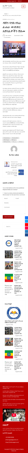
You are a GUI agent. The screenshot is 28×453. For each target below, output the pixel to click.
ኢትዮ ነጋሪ (7, 5)
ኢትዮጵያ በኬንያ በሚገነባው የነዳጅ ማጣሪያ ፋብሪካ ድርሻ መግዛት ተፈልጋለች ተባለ (18, 254)
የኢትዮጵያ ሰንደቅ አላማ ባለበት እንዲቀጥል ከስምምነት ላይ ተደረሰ (18, 277)
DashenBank (15, 138)
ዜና (13, 19)
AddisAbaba (7, 138)
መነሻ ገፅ (8, 19)
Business (5, 19)
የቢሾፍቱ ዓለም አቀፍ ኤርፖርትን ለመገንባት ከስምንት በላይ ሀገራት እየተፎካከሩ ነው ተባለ (18, 289)
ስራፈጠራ (15, 141)
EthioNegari (6, 139)
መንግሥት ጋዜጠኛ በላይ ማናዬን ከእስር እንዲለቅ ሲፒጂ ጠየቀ (16, 164)
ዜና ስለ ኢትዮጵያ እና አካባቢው (8, 8)
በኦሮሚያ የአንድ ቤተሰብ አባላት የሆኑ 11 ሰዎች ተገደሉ (11, 173)
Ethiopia (14, 139)
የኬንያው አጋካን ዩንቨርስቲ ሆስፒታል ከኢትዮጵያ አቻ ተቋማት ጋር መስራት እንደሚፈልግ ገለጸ (18, 265)
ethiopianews (7, 141)
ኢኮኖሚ (11, 19)
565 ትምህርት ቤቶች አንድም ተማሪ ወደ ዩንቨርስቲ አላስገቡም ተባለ (17, 243)
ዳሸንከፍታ (21, 141)
